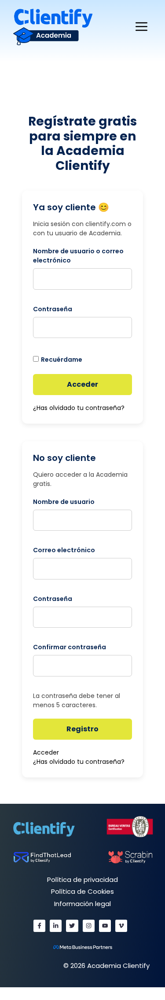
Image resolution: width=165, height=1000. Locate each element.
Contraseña (52, 309)
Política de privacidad (82, 879)
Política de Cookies (82, 891)
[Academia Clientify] (52, 26)
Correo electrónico (64, 550)
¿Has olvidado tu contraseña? (79, 407)
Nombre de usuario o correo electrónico (78, 256)
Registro (82, 729)
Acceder (82, 384)
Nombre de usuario (64, 501)
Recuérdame (61, 359)
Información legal (82, 903)
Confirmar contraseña (69, 647)
